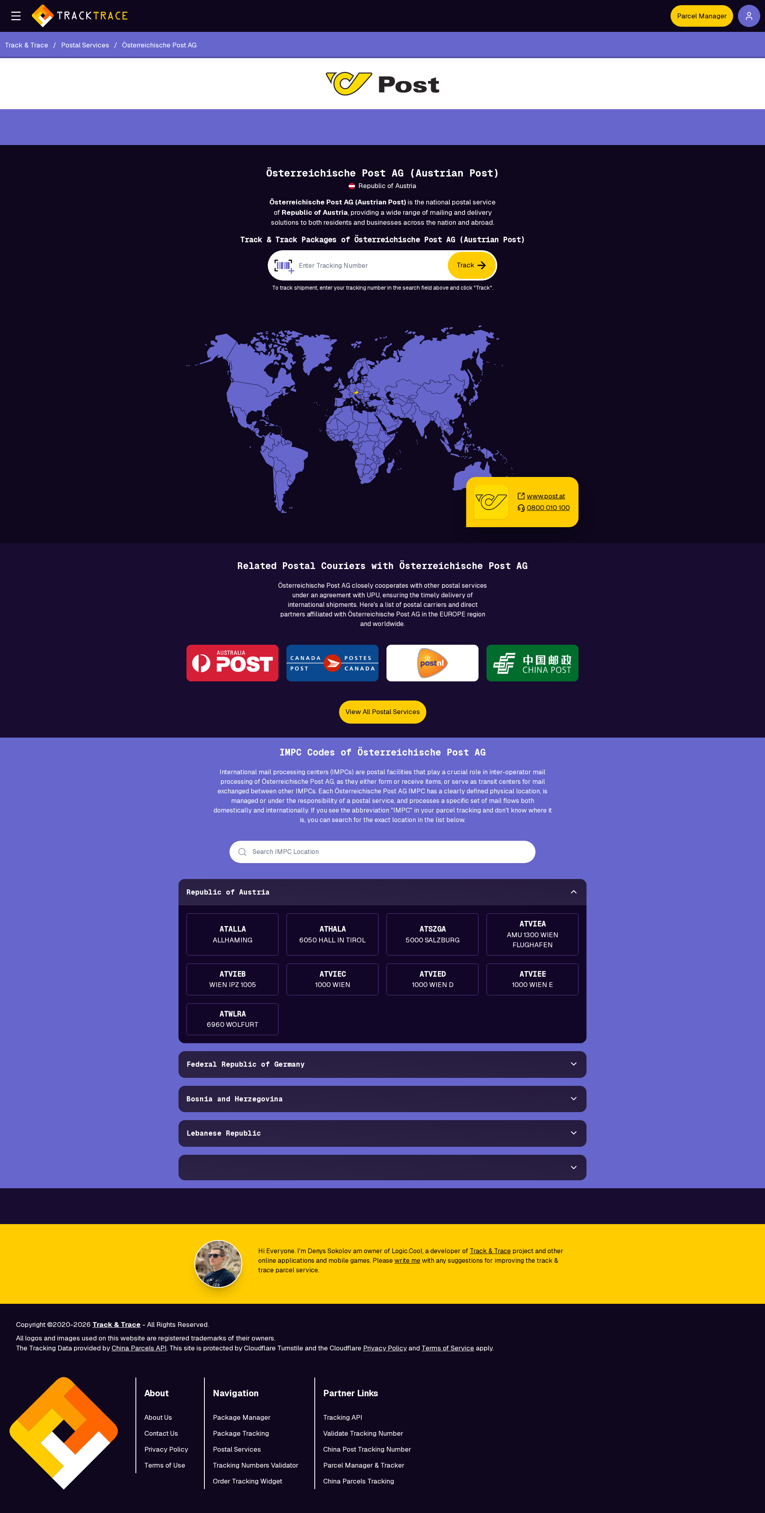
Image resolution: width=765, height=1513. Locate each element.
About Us (158, 1417)
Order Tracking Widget (247, 1481)
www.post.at (546, 496)
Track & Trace (490, 1251)
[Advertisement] (382, 127)
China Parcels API (139, 1348)
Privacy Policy (385, 1348)
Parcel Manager (702, 16)
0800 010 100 (548, 507)
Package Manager (242, 1417)
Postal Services (237, 1449)
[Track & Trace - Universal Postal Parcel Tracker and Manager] (80, 16)
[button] (16, 16)
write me (407, 1260)
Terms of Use (164, 1465)
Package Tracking (241, 1433)
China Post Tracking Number (367, 1449)
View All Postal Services (382, 711)
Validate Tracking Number (363, 1433)
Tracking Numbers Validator (255, 1465)
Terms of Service (448, 1348)
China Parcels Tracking (358, 1481)
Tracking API (342, 1417)
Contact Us (161, 1433)
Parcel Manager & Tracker (363, 1465)
